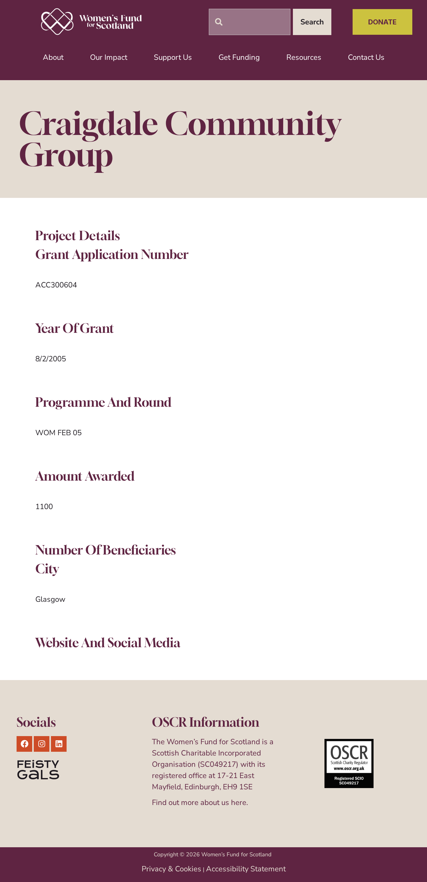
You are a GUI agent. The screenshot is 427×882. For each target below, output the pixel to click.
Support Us (173, 57)
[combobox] (249, 22)
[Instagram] (41, 744)
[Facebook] (24, 744)
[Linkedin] (59, 744)
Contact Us (366, 57)
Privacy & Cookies (171, 869)
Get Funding (239, 57)
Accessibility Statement (246, 869)
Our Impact (108, 57)
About (53, 57)
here (238, 802)
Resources (303, 57)
